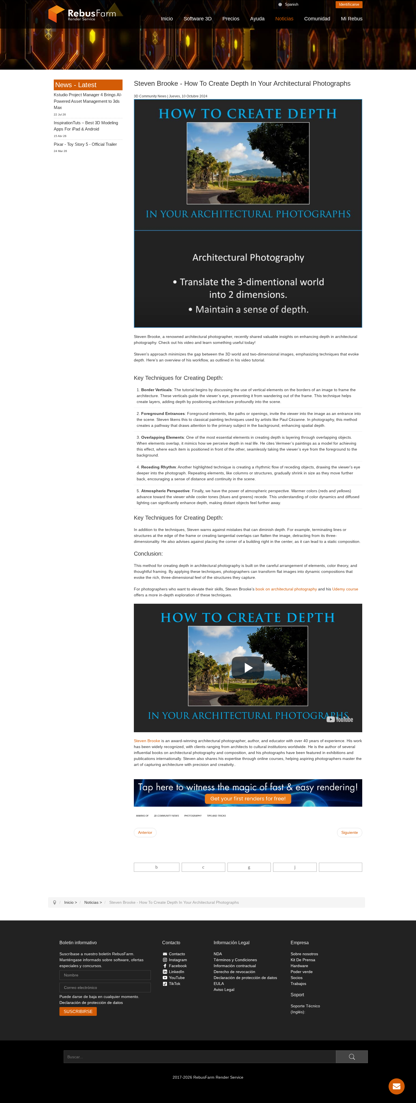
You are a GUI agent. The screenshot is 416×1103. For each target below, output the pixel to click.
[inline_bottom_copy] (340, 867)
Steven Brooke (147, 740)
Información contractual (235, 965)
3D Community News (166, 815)
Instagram (178, 960)
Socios (297, 977)
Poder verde (302, 971)
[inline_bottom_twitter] (203, 867)
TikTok (174, 983)
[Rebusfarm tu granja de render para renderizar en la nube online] (82, 14)
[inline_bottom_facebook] (157, 867)
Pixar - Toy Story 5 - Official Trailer (85, 144)
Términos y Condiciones (235, 960)
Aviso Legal (224, 989)
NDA (218, 954)
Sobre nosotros (304, 954)
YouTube (177, 977)
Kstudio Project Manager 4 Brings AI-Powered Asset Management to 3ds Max (88, 101)
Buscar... (56, 1057)
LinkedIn (176, 971)
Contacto (177, 954)
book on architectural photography (286, 589)
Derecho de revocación (234, 971)
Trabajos (298, 983)
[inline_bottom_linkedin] (249, 867)
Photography (192, 815)
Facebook (178, 965)
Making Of (142, 815)
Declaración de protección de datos (91, 1002)
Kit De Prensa (303, 960)
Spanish (291, 4)
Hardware (299, 965)
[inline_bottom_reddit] (294, 867)
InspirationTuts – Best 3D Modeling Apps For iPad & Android (86, 126)
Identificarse (349, 4)
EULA (219, 983)
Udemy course (345, 589)
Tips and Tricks (216, 815)
